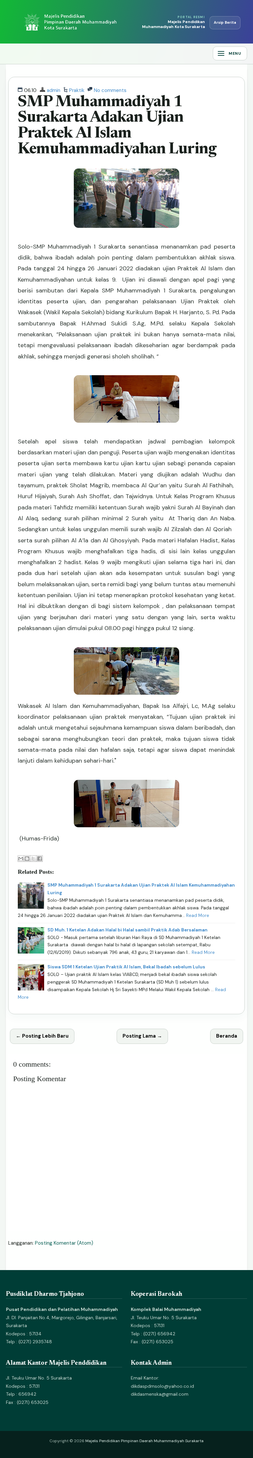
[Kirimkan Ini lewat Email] (20, 858)
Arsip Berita (225, 22)
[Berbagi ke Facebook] (39, 858)
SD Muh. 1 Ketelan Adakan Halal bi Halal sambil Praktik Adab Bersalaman (127, 930)
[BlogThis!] (27, 858)
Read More (197, 915)
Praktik (76, 90)
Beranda (226, 1036)
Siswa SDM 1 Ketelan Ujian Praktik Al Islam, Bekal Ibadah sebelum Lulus (126, 967)
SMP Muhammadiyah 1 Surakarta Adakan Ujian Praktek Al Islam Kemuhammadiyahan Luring (117, 126)
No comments (110, 90)
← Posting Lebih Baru (42, 1036)
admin (53, 90)
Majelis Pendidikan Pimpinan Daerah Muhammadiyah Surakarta (144, 1440)
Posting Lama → (142, 1036)
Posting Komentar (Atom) (64, 1243)
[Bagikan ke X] (33, 858)
